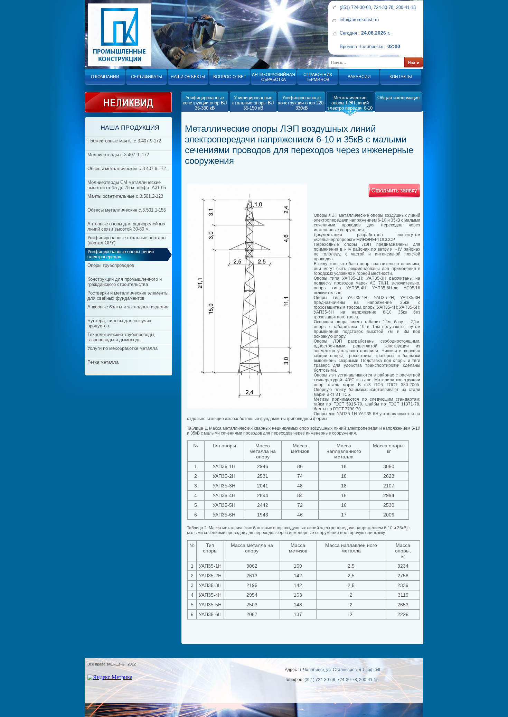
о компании (105, 76)
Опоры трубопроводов (110, 265)
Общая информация (398, 97)
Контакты (400, 76)
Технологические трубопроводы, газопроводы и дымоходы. (121, 337)
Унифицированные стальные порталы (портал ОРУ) (126, 240)
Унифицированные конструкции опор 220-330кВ (301, 103)
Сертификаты (146, 76)
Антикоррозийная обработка (273, 77)
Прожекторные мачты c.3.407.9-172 (124, 140)
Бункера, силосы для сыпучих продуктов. (119, 323)
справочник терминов (317, 77)
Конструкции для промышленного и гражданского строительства (124, 282)
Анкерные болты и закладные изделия (127, 306)
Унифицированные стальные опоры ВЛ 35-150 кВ (253, 103)
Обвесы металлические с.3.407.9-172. (127, 168)
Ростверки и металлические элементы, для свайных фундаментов (128, 295)
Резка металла (103, 362)
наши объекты (188, 76)
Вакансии (359, 76)
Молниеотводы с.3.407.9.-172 (118, 154)
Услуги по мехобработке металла (122, 348)
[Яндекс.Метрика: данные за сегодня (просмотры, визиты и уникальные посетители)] (109, 677)
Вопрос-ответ (229, 76)
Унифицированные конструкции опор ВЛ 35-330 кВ (205, 103)
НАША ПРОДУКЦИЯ (130, 127)
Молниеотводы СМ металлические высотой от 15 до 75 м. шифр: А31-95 (126, 185)
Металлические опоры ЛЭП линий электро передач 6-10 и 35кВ (350, 105)
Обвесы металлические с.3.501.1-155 (126, 210)
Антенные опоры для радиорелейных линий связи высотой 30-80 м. (126, 226)
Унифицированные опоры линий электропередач (120, 254)
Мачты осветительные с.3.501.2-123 (125, 196)
